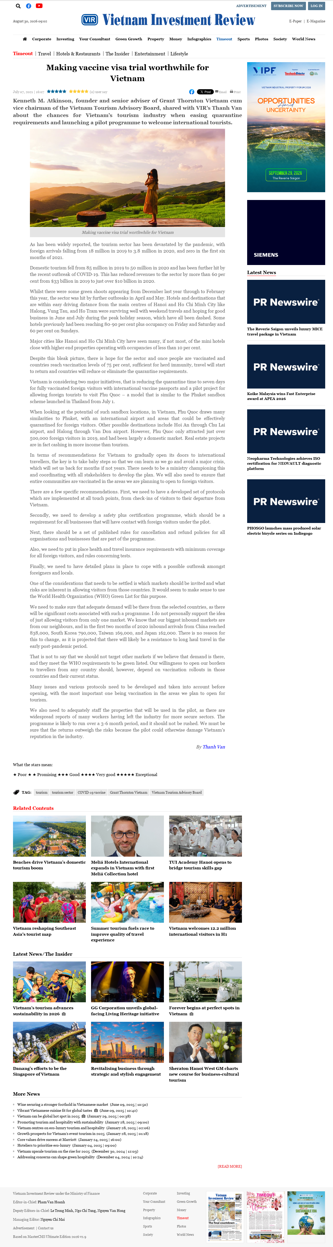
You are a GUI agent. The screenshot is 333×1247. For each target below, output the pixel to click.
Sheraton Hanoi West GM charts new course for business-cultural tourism (204, 1074)
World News (303, 39)
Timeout (224, 39)
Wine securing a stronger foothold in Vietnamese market (63, 1104)
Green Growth (129, 39)
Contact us (46, 1227)
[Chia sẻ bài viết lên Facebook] (191, 91)
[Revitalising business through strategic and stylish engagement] (127, 1042)
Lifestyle (179, 53)
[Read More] (230, 1166)
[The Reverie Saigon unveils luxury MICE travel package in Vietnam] (286, 302)
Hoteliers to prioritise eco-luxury (44, 1145)
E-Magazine (316, 20)
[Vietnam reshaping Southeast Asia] (49, 902)
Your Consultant (94, 39)
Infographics (199, 39)
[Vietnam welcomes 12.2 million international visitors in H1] (205, 902)
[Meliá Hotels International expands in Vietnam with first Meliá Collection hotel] (127, 836)
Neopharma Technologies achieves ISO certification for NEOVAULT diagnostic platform (284, 463)
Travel (44, 53)
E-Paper (295, 20)
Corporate (41, 39)
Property (156, 39)
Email (223, 92)
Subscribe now (288, 6)
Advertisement (251, 6)
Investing (65, 39)
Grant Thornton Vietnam (128, 792)
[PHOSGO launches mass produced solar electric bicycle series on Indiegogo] (286, 501)
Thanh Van (213, 747)
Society (280, 39)
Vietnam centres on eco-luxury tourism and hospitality (61, 1127)
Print (237, 92)
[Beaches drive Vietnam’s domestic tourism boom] (49, 836)
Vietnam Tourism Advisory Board (177, 792)
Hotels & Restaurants (78, 53)
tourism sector (62, 792)
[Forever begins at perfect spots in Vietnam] (205, 982)
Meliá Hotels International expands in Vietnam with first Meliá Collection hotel (122, 868)
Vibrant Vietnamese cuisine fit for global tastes (55, 1110)
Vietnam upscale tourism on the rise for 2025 (54, 1151)
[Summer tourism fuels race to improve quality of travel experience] (127, 902)
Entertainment (150, 53)
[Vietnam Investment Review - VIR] (169, 33)
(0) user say (98, 91)
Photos (261, 39)
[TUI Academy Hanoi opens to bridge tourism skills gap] (205, 836)
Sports (244, 39)
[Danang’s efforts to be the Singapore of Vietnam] (49, 1042)
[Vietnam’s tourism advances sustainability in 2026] (49, 982)
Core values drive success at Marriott (47, 1139)
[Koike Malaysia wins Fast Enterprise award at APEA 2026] (286, 367)
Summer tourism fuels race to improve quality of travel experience (122, 934)
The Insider (117, 53)
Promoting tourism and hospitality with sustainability (60, 1122)
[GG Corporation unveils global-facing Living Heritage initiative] (127, 982)
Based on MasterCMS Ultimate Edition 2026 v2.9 (49, 1236)
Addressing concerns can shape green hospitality (56, 1156)
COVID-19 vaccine (91, 792)
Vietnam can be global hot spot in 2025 (48, 1116)
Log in (317, 6)
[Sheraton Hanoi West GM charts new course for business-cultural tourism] (205, 1042)
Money (175, 39)
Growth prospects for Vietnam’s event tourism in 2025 (61, 1133)
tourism (41, 792)
